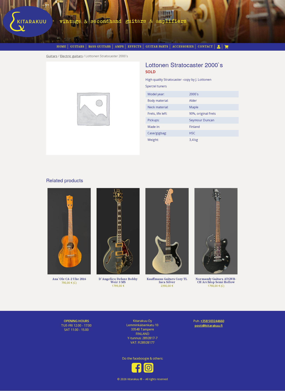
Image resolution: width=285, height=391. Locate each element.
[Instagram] (148, 368)
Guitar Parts (157, 47)
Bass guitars (99, 47)
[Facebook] (136, 368)
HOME (61, 47)
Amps (119, 47)
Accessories (183, 47)
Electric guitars (71, 56)
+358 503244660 (212, 321)
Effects (135, 47)
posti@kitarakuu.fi (209, 325)
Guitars (77, 47)
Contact (205, 47)
